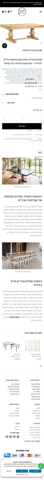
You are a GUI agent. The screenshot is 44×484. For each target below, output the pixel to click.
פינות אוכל (29, 139)
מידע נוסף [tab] (38, 157)
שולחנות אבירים (14, 139)
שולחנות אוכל (16, 134)
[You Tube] (7, 436)
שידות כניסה (35, 396)
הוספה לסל (22, 126)
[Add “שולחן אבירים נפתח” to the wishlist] (4, 45)
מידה (40, 89)
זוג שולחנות (17, 354)
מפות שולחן (14, 317)
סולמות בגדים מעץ (36, 354)
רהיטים (22, 134)
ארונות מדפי (15, 394)
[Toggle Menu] (41, 11)
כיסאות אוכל (30, 79)
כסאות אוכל (36, 389)
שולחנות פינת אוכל (34, 140)
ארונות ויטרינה (14, 392)
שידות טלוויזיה (35, 394)
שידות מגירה (35, 387)
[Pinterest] (10, 436)
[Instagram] (14, 436)
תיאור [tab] (40, 152)
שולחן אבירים (22, 139)
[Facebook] (18, 436)
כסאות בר (36, 392)
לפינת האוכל (28, 134)
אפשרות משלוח (37, 98)
